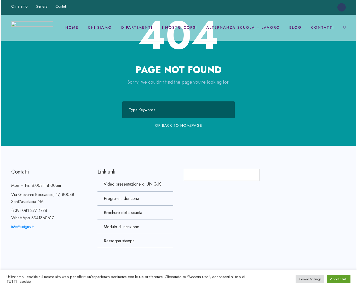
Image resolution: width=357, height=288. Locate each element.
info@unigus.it (22, 227)
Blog (295, 27)
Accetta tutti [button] (338, 279)
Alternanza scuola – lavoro (243, 27)
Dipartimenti (137, 27)
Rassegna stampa (119, 241)
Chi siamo (19, 6)
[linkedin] (319, 7)
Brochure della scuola (123, 213)
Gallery (42, 6)
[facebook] (310, 7)
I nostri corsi (179, 27)
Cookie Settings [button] (310, 279)
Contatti (61, 6)
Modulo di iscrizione (121, 227)
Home (71, 27)
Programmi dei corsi (121, 198)
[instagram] (329, 7)
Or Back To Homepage (178, 125)
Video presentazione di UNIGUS (133, 184)
